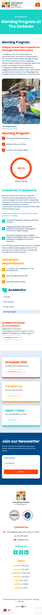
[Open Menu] (37, 5)
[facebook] (15, 552)
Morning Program (10, 312)
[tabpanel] (21, 207)
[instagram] (21, 552)
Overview (7, 297)
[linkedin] (26, 552)
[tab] (10, 126)
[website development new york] (21, 607)
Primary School (9, 307)
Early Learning (8, 302)
